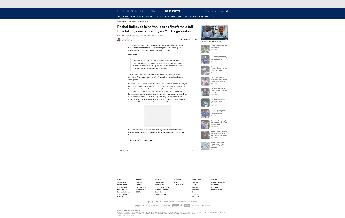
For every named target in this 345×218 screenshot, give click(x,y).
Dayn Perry (126, 39)
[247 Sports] (141, 205)
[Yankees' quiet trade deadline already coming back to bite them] (205, 70)
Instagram (195, 187)
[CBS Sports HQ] (169, 201)
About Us (139, 182)
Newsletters (215, 185)
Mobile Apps (121, 197)
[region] (214, 32)
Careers (138, 185)
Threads (195, 194)
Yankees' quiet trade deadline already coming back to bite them (219, 68)
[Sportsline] (154, 205)
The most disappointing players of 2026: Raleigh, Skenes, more (219, 90)
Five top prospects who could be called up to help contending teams (219, 57)
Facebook (195, 190)
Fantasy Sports (122, 185)
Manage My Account (218, 182)
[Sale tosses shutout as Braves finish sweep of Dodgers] (205, 102)
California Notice (160, 193)
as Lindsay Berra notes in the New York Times (154, 50)
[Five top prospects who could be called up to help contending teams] (205, 59)
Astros (143, 89)
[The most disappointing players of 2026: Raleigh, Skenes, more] (205, 92)
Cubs (175, 130)
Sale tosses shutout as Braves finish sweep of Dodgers (218, 101)
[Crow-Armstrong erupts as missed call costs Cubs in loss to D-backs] (205, 124)
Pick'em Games (122, 182)
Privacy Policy (159, 185)
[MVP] (187, 205)
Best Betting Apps (123, 190)
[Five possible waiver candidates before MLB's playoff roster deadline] (205, 81)
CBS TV (138, 192)
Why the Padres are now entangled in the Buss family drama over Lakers (219, 133)
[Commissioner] (177, 205)
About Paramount (141, 187)
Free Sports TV (122, 187)
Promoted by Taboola (192, 150)
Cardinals (134, 89)
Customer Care (179, 185)
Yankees (134, 45)
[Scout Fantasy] (196, 205)
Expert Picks (132, 22)
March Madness (122, 194)
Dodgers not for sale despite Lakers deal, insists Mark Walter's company (217, 145)
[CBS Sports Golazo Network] (186, 201)
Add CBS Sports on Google (190, 39)
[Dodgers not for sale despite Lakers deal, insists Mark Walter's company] (205, 146)
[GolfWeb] (206, 206)
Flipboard (195, 197)
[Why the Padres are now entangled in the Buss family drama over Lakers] (205, 135)
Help (175, 182)
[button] (213, 16)
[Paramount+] (165, 205)
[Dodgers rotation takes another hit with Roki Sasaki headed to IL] (205, 113)
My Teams (214, 187)
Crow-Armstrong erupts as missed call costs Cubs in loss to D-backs (219, 122)
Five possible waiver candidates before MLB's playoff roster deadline (219, 79)
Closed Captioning (161, 190)
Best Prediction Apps (124, 192)
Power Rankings (121, 22)
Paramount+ (140, 190)
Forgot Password (216, 190)
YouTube (195, 182)
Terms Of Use (159, 182)
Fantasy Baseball (143, 22)
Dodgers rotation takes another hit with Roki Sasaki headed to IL (218, 111)
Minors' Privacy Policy (162, 187)
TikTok (194, 185)
